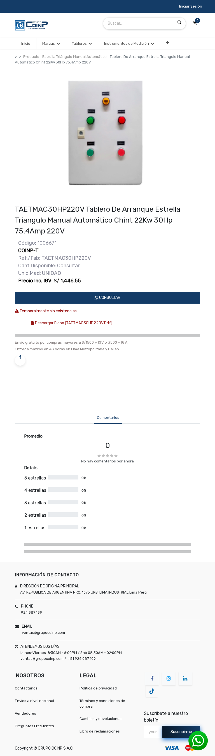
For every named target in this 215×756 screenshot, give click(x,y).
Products (31, 57)
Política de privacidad (98, 688)
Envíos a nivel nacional (34, 701)
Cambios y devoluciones (100, 719)
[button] (167, 43)
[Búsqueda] (179, 22)
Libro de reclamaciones (100, 731)
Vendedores (25, 713)
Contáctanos (26, 688)
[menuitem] (25, 44)
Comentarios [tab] (108, 417)
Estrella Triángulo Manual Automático (74, 57)
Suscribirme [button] (181, 731)
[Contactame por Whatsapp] (198, 740)
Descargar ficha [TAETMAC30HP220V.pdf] (73, 323)
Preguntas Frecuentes (34, 726)
